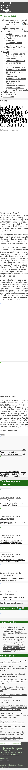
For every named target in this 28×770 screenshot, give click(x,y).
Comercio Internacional (16, 36)
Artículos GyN (9, 29)
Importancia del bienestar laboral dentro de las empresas (12, 675)
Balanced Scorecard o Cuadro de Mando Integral (15, 63)
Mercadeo (10, 45)
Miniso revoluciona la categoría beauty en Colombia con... (12, 560)
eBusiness (10, 38)
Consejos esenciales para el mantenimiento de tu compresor (12, 722)
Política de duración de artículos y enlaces (12, 753)
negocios (4, 435)
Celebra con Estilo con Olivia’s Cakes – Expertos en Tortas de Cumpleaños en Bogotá (13, 668)
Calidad (9, 34)
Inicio (5, 27)
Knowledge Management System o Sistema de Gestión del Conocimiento (17, 87)
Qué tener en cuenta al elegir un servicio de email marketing (11, 739)
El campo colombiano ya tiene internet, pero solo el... (12, 598)
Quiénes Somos (10, 94)
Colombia (3, 498)
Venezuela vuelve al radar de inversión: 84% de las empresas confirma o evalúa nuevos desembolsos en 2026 (14, 630)
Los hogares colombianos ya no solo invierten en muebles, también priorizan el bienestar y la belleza (14, 640)
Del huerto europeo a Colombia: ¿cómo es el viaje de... (13, 579)
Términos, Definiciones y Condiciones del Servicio (13, 749)
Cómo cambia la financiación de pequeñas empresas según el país (12, 733)
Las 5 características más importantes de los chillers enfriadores (13, 662)
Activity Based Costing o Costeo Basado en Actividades (16, 56)
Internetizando (10, 767)
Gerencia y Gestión (14, 43)
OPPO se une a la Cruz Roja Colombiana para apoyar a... (11, 542)
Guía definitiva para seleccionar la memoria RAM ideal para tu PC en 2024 (12, 689)
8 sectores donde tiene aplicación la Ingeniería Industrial (13, 727)
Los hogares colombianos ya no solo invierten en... (12, 523)
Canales (6, 31)
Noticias (3, 101)
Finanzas (10, 40)
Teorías (6, 52)
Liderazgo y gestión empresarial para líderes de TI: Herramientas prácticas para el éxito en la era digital (13, 708)
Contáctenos (8, 97)
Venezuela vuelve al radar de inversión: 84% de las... (11, 504)
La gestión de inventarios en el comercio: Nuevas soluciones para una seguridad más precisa (14, 715)
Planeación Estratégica (15, 47)
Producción (11, 49)
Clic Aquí (26, 29)
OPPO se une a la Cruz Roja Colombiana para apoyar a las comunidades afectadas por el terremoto (14, 648)
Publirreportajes (9, 92)
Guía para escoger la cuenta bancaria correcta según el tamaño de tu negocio (13, 681)
